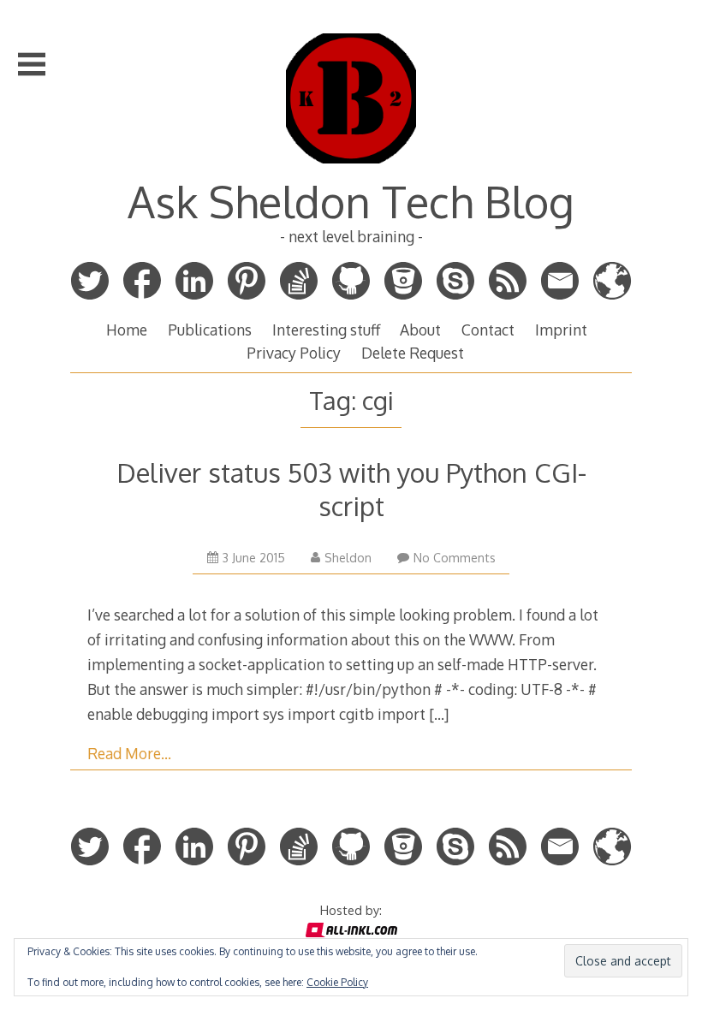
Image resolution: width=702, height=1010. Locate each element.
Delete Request (412, 352)
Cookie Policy (337, 982)
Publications (210, 329)
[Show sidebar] (31, 64)
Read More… (129, 753)
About (420, 329)
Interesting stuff (326, 329)
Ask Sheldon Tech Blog (351, 201)
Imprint (561, 329)
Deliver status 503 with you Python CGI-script (351, 488)
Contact (488, 329)
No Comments (454, 557)
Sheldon (348, 557)
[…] (439, 713)
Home (126, 329)
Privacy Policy (294, 352)
